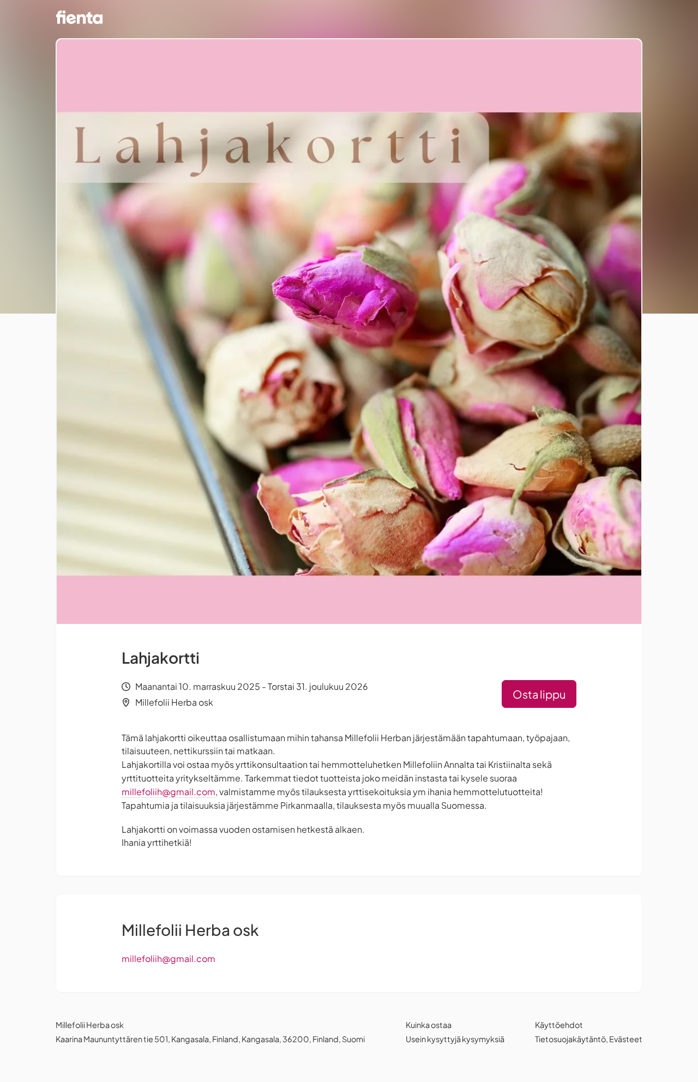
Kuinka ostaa (429, 1025)
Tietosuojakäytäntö (570, 1039)
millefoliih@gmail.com (168, 791)
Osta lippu (539, 694)
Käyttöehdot (559, 1025)
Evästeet (625, 1039)
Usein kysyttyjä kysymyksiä (455, 1039)
